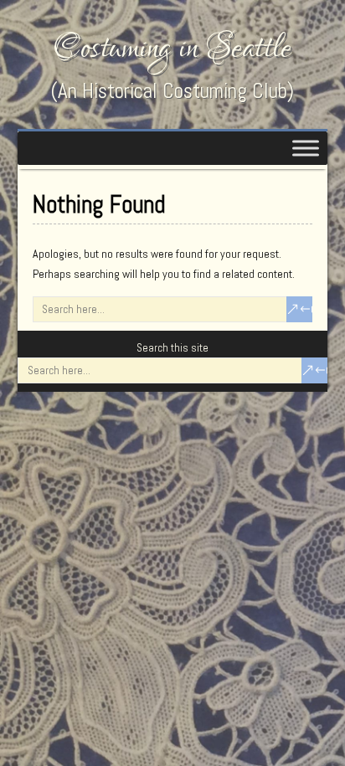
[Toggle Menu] (305, 148)
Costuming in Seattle (172, 48)
